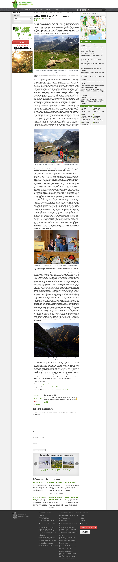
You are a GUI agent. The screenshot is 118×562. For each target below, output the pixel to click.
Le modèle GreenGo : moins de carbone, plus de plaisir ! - (92, 102)
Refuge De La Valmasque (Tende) (46, 529)
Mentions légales (63, 520)
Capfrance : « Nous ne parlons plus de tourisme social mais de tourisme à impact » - (93, 50)
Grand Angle (97, 114)
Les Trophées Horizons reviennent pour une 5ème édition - (92, 82)
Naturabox (96, 117)
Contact (61, 517)
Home (34, 12)
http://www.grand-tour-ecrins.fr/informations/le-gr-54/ (55, 389)
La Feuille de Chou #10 (64, 545)
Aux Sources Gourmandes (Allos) (46, 543)
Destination (16, 15)
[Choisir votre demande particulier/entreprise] (27, 42)
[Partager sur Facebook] (34, 20)
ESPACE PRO (85, 532)
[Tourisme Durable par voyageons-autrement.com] (22, 4)
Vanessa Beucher (39, 18)
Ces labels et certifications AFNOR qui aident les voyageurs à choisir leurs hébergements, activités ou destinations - (93, 68)
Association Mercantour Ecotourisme (67, 529)
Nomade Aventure (86, 119)
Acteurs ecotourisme (42, 12)
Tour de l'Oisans (44, 469)
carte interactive (29, 39)
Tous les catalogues (43, 526)
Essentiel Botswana (98, 113)
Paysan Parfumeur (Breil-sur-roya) (46, 527)
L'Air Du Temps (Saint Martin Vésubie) (47, 531)
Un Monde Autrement (87, 124)
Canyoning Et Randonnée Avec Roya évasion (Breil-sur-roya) (49, 534)
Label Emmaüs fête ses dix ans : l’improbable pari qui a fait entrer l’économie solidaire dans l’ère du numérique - (92, 78)
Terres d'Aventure (86, 122)
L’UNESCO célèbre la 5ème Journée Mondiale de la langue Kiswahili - (92, 73)
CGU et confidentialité (64, 518)
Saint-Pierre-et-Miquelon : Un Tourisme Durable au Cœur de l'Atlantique (68, 533)
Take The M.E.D (62, 550)
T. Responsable (27, 10)
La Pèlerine (84, 117)
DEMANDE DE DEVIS (19, 42)
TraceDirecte (97, 122)
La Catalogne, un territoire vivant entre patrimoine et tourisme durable (68, 526)
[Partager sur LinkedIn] (36, 20)
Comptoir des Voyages (87, 111)
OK (104, 10)
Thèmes (56, 10)
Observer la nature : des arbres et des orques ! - (93, 91)
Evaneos (83, 114)
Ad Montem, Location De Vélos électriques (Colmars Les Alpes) (48, 546)
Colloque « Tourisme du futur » (66, 551)
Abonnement (37, 404)
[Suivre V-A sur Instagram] (81, 9)
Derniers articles (38, 398)
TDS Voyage (84, 121)
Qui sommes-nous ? (43, 517)
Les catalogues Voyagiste (87, 106)
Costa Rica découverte (99, 111)
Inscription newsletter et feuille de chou (68, 515)
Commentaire (36, 414)
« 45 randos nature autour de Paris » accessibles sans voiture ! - (93, 94)
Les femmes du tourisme (65, 548)
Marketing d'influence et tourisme (67, 556)
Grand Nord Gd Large (87, 116)
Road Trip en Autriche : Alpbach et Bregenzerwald (67, 538)
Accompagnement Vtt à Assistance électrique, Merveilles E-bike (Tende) (47, 538)
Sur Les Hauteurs (98, 119)
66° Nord (84, 108)
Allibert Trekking (98, 108)
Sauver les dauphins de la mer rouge (67, 547)
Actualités (17, 10)
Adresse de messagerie (38, 437)
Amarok (83, 109)
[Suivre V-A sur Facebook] (78, 9)
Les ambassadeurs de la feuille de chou (47, 520)
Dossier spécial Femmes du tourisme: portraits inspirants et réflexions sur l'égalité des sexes (67, 542)
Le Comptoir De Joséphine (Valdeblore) (47, 532)
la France (50, 12)
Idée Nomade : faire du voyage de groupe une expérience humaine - (92, 63)
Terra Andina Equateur (99, 121)
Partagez (36, 401)
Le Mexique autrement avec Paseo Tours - (91, 89)
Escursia (84, 113)
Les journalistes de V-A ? (44, 518)
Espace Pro (41, 515)
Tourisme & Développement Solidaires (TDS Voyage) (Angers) (47, 541)
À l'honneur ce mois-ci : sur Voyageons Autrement (91, 44)
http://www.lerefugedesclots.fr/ (50, 387)
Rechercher (17, 22)
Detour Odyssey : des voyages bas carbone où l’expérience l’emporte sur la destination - (92, 86)
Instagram (82, 520)
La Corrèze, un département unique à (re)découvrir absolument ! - (91, 60)
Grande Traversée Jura (64, 531)
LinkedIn (82, 515)
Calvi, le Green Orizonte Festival (66, 558)
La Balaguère (97, 116)
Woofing (61, 535)
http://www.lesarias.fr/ (46, 384)
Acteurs (48, 10)
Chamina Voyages (97, 109)
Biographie (36, 395)
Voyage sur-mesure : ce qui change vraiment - (92, 47)
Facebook (82, 517)
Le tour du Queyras (56, 469)
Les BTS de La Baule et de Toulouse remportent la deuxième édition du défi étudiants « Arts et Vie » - (93, 98)
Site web (35, 443)
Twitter (82, 518)
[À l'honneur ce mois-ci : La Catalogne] (22, 58)
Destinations (39, 10)
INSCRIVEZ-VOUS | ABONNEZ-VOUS (91, 13)
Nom (34, 431)
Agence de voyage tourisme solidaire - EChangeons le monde (68, 554)
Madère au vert (68, 469)
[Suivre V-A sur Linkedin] (84, 9)
